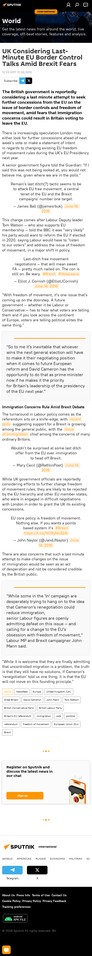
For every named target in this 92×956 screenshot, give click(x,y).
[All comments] (6, 950)
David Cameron (32, 699)
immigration (44, 716)
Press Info (23, 895)
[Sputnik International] (13, 6)
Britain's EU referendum (17, 716)
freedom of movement (36, 724)
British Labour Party (50, 707)
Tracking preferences (16, 907)
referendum (11, 724)
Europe (37, 691)
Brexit (7, 732)
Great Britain (11, 699)
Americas (24, 858)
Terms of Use (41, 895)
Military (75, 858)
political (70, 716)
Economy (57, 858)
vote (58, 716)
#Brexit (49, 273)
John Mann (52, 699)
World (7, 691)
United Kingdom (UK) (58, 691)
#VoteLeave (69, 273)
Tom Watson (71, 699)
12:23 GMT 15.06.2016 (17, 72)
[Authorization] (68, 4)
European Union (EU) (66, 724)
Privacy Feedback (54, 901)
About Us (8, 895)
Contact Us (59, 895)
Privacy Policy (31, 901)
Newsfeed (22, 691)
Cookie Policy (11, 901)
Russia (41, 858)
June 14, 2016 (46, 286)
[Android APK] (15, 919)
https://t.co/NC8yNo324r (46, 533)
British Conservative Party (19, 707)
